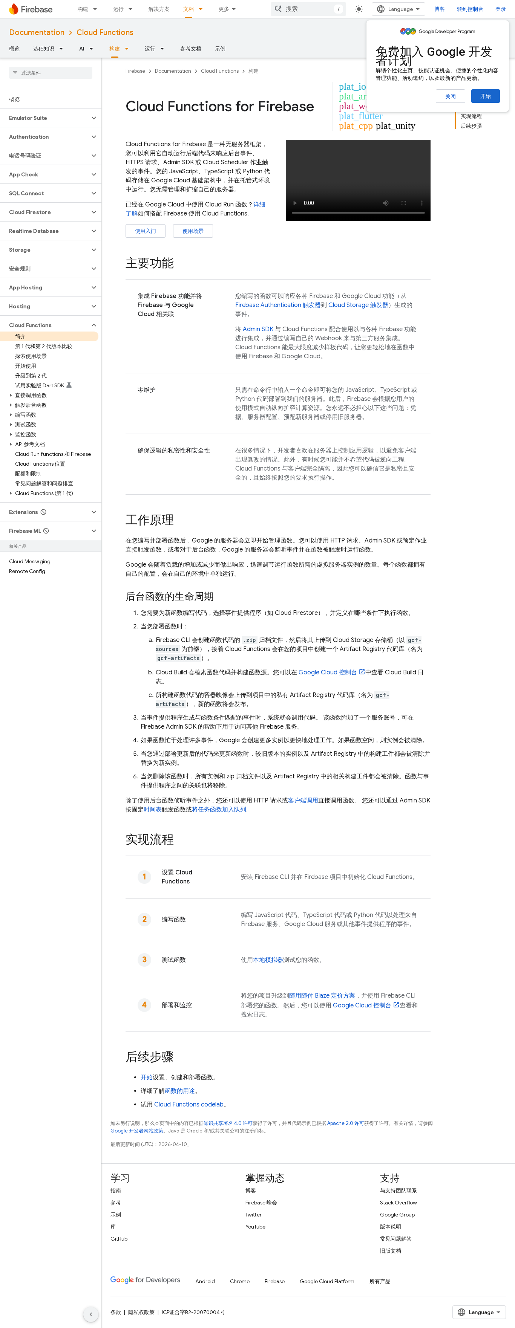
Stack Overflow (398, 1202)
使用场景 (193, 231)
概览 (14, 48)
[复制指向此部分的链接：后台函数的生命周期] (221, 597)
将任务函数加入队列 (219, 809)
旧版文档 (390, 1250)
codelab (189, 1104)
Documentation (36, 32)
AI (81, 48)
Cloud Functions (105, 32)
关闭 (450, 96)
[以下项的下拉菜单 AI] (93, 49)
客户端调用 (303, 800)
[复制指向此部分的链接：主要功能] (181, 264)
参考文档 (190, 48)
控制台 (328, 672)
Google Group (397, 1214)
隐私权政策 (141, 1312)
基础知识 (43, 48)
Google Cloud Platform (327, 1281)
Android (205, 1281)
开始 (485, 96)
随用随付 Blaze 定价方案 (322, 995)
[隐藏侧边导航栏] (90, 1314)
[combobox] (308, 9)
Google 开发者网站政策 (136, 1131)
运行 (118, 9)
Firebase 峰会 (261, 1202)
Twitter (253, 1214)
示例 (220, 48)
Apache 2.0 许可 (345, 1123)
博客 (439, 9)
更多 (224, 9)
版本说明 (390, 1226)
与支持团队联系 (398, 1190)
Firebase (135, 71)
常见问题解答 (396, 1238)
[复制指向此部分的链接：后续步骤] (181, 1057)
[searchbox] (50, 73)
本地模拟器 (268, 960)
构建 (83, 9)
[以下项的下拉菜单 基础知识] (63, 49)
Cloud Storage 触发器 (358, 305)
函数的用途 (180, 1091)
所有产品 (380, 1281)
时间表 (153, 809)
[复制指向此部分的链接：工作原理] (181, 521)
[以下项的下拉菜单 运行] (133, 9)
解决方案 (159, 9)
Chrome (240, 1281)
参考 (115, 1202)
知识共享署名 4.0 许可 (228, 1123)
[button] (44, 118)
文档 (188, 9)
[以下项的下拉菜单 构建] (97, 9)
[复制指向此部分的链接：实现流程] (181, 840)
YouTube (255, 1226)
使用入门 (145, 231)
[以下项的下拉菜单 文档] (203, 9)
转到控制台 (470, 9)
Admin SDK (258, 329)
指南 (115, 1190)
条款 (115, 1312)
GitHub (118, 1238)
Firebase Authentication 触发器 (278, 305)
